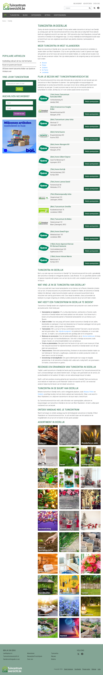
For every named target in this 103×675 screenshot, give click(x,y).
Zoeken (19, 89)
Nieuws (53, 656)
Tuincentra (14, 15)
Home (4, 21)
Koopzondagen (60, 15)
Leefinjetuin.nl (7, 653)
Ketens (47, 15)
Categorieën (36, 15)
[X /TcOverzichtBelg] (94, 8)
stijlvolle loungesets (65, 331)
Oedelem (44, 68)
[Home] (5, 15)
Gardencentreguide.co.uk (11, 659)
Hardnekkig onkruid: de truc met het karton (17, 61)
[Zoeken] (89, 8)
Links (99, 669)
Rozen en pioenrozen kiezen (12, 65)
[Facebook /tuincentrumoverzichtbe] (98, 8)
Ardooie (44, 63)
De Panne (45, 70)
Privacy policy (86, 669)
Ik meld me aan (19, 114)
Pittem (44, 65)
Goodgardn (78, 669)
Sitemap (94, 669)
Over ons (96, 4)
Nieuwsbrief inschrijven (34, 656)
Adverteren (87, 4)
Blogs (25, 15)
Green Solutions (68, 669)
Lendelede (45, 72)
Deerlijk (10, 21)
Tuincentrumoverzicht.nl (11, 656)
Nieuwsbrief (77, 4)
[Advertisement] (19, 38)
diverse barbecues (89, 336)
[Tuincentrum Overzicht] (15, 6)
